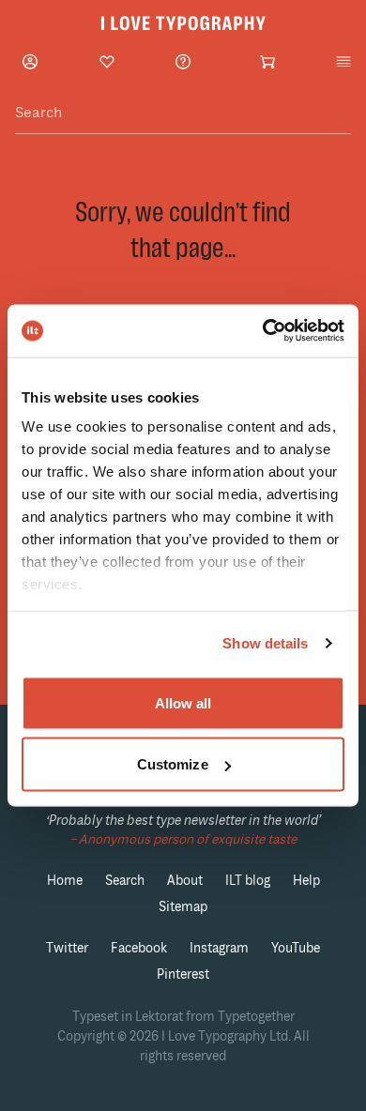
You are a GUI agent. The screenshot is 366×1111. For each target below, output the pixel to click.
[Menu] (343, 62)
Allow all (183, 702)
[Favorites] (107, 62)
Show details (265, 643)
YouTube (295, 948)
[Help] (183, 61)
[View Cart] (267, 62)
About (185, 881)
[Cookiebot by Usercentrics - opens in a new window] (263, 331)
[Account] (30, 61)
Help (306, 881)
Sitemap (183, 907)
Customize (172, 764)
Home (65, 881)
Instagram (219, 948)
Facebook (139, 948)
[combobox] (183, 113)
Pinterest (183, 974)
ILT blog (247, 881)
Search (125, 881)
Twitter (67, 948)
